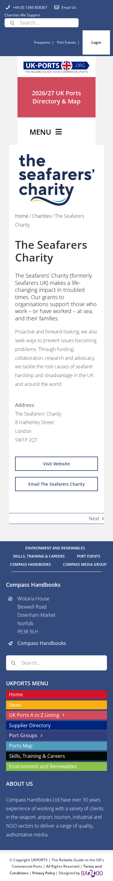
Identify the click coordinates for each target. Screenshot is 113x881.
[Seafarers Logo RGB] (56, 156)
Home (21, 216)
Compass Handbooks (41, 643)
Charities (41, 216)
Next (94, 518)
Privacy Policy (44, 873)
